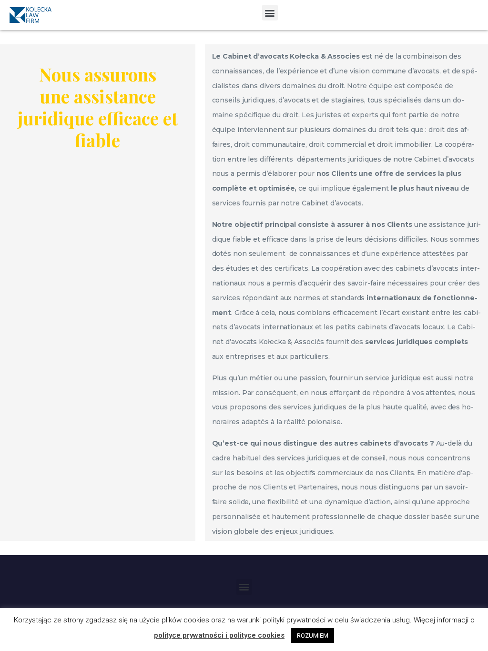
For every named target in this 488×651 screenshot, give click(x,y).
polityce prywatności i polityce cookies (219, 635)
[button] (270, 12)
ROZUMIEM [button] (312, 635)
